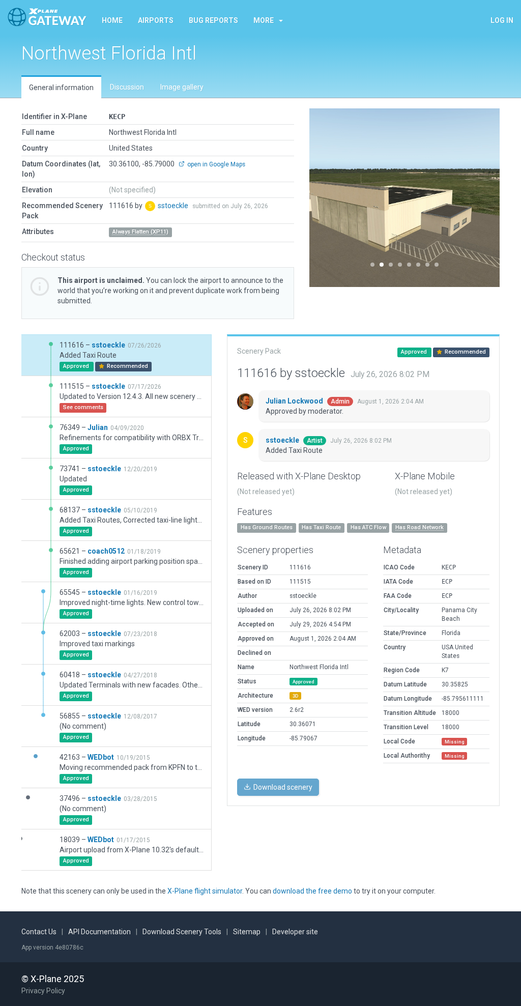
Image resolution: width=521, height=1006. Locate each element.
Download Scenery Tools (181, 932)
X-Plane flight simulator (204, 891)
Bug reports (213, 20)
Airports (155, 20)
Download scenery (282, 787)
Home (112, 20)
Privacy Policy (43, 991)
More (263, 20)
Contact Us (38, 932)
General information (61, 87)
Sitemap (246, 932)
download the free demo (312, 891)
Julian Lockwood (295, 401)
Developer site (295, 932)
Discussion (127, 87)
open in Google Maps (215, 164)
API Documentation (99, 932)
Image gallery (182, 87)
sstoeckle (174, 206)
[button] (323, 197)
